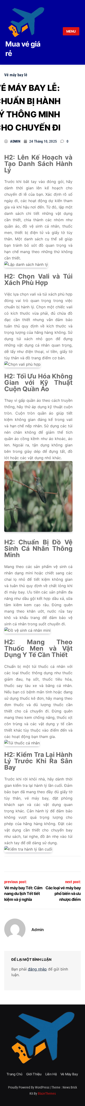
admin (15, 141)
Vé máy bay (69, 1074)
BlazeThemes (47, 1093)
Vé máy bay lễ (15, 74)
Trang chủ (15, 1074)
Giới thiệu (34, 1074)
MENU (71, 31)
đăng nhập (37, 969)
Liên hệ (51, 1074)
